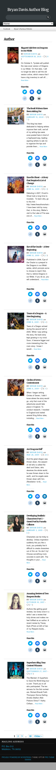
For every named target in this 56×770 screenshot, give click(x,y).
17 (31, 674)
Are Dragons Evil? (34, 449)
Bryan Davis (30, 54)
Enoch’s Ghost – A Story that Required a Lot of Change (37, 180)
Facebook (6, 29)
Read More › (25, 80)
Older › (38, 736)
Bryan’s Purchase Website (23, 29)
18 (30, 736)
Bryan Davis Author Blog (28, 9)
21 (46, 455)
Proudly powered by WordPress (16, 757)
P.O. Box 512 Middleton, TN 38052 (11, 748)
